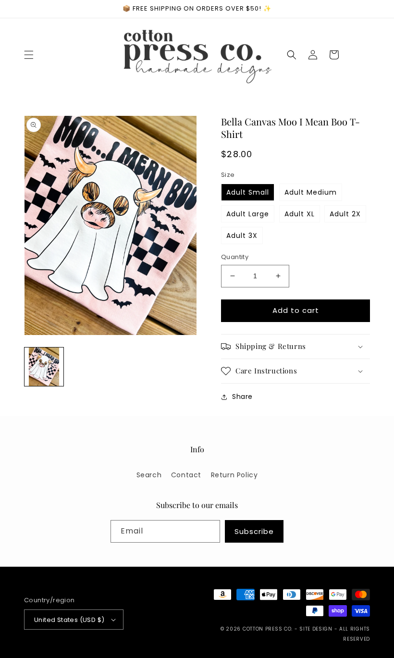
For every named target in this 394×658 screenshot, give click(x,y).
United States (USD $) (69, 619)
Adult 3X (242, 235)
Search (149, 475)
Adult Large (247, 214)
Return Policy (234, 475)
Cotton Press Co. (268, 629)
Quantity (234, 256)
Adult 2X (345, 214)
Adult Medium (310, 192)
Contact (186, 475)
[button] (28, 54)
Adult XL (299, 214)
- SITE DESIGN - (317, 629)
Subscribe (254, 531)
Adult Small (247, 192)
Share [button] (242, 396)
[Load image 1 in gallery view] (44, 367)
